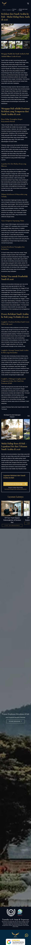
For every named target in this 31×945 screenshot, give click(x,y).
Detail (12, 436)
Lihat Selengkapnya (12, 525)
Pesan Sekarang (15, 721)
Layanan (9, 10)
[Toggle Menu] (27, 4)
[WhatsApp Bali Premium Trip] (26, 936)
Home (4, 10)
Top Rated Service (18, 942)
